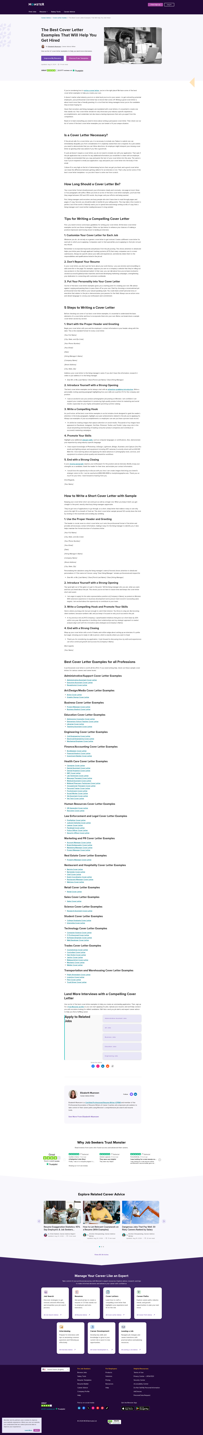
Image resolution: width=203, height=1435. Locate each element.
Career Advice (46, 18)
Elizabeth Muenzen (54, 46)
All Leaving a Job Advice (129, 1350)
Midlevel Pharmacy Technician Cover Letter (83, 783)
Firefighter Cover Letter (76, 820)
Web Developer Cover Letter (78, 940)
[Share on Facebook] (93, 1066)
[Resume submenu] (47, 11)
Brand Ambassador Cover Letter (79, 845)
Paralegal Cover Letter (76, 828)
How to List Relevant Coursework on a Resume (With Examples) (101, 1228)
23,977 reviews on (48, 1409)
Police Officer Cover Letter (77, 830)
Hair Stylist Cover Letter (76, 955)
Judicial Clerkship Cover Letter (79, 823)
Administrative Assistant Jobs (116, 1018)
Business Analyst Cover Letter (79, 709)
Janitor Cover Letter (75, 957)
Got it (36, 1430)
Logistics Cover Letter (75, 977)
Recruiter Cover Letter (75, 811)
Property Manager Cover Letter (79, 860)
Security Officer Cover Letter (78, 833)
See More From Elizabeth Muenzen (84, 1116)
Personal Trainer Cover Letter (78, 788)
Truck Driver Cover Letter (77, 982)
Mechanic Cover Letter (76, 962)
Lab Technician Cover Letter (78, 776)
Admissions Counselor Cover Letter (81, 719)
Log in (169, 4)
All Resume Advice (81, 1315)
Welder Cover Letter (75, 965)
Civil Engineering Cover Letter (78, 736)
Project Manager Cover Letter (78, 707)
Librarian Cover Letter (75, 724)
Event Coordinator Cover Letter (79, 877)
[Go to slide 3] (103, 1246)
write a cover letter (91, 90)
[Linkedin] (135, 1094)
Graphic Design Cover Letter (78, 697)
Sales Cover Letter (74, 901)
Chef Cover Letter (74, 874)
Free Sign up (155, 4)
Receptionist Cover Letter (77, 685)
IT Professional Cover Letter (78, 935)
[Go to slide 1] (99, 1246)
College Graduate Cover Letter (79, 920)
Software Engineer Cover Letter (79, 938)
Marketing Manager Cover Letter (80, 848)
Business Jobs (110, 1037)
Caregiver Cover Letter (76, 766)
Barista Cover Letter (75, 869)
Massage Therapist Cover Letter (79, 778)
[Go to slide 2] (101, 1246)
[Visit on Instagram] (97, 1066)
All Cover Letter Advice (113, 1315)
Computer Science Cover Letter (79, 933)
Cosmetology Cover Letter (77, 950)
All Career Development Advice (100, 1350)
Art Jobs (108, 1028)
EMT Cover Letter (74, 773)
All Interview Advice (66, 1350)
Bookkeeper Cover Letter (77, 751)
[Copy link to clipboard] (112, 1066)
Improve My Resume (52, 58)
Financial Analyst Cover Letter (79, 753)
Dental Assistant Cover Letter (78, 768)
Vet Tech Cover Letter (75, 798)
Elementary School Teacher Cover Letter (83, 722)
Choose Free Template (78, 58)
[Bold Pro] (131, 1094)
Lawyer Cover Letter (75, 825)
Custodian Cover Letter (76, 952)
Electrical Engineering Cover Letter (80, 739)
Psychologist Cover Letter (77, 791)
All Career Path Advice (144, 1315)
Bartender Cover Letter (76, 872)
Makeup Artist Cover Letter (77, 960)
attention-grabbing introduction (120, 389)
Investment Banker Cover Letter (79, 756)
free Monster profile (76, 1007)
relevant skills (87, 440)
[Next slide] (164, 1221)
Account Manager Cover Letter (79, 843)
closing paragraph (76, 464)
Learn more (28, 1430)
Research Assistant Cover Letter (79, 911)
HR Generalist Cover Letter (77, 808)
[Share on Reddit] (107, 1066)
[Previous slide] (39, 1221)
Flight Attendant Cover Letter (79, 975)
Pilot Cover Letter (74, 980)
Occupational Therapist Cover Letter (81, 786)
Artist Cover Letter (74, 695)
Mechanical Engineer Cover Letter (80, 741)
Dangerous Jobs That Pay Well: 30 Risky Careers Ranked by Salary (138, 1228)
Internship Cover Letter (76, 923)
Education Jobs (110, 1046)
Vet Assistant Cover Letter (77, 796)
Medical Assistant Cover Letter (79, 781)
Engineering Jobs (111, 1056)
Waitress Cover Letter (75, 882)
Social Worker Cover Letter (77, 793)
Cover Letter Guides (60, 18)
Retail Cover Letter (74, 892)
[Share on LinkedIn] (102, 1066)
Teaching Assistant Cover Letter (79, 727)
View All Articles (102, 1255)
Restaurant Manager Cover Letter (80, 879)
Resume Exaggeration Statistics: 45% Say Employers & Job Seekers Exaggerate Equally (62, 1228)
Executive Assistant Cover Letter (80, 683)
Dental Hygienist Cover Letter (78, 771)
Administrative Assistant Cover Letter (82, 680)
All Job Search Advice (51, 1315)
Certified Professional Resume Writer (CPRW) (103, 1103)
